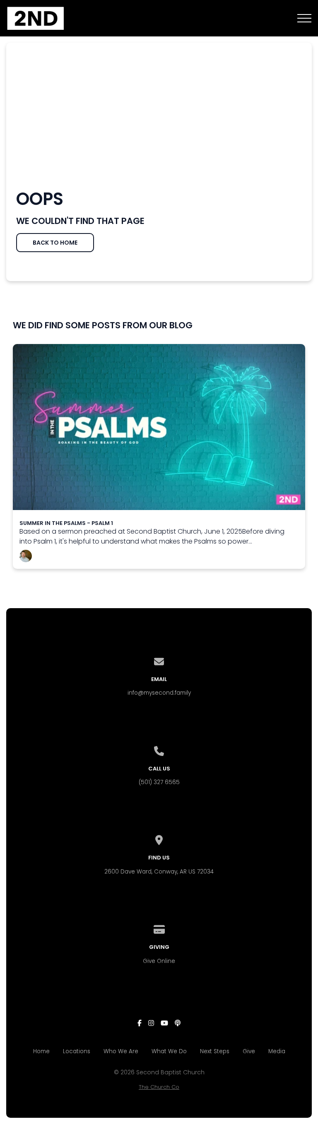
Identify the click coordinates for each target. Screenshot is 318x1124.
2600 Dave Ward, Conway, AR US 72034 (159, 872)
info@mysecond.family (159, 693)
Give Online (159, 961)
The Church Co (159, 1086)
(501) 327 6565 (159, 782)
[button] (304, 18)
